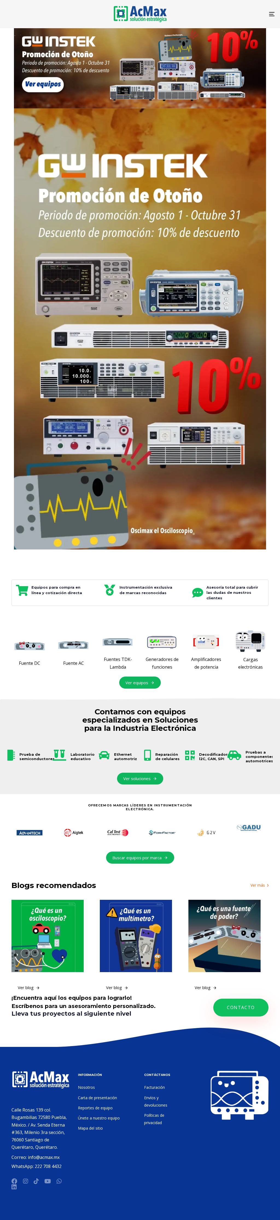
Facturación (154, 1087)
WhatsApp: (23, 1166)
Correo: (19, 1157)
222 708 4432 (48, 1166)
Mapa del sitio (90, 1128)
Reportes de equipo (95, 1107)
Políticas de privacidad (154, 1119)
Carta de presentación (97, 1097)
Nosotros (86, 1087)
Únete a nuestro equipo (99, 1118)
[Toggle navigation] (230, 14)
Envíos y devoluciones (155, 1101)
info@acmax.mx (44, 1157)
